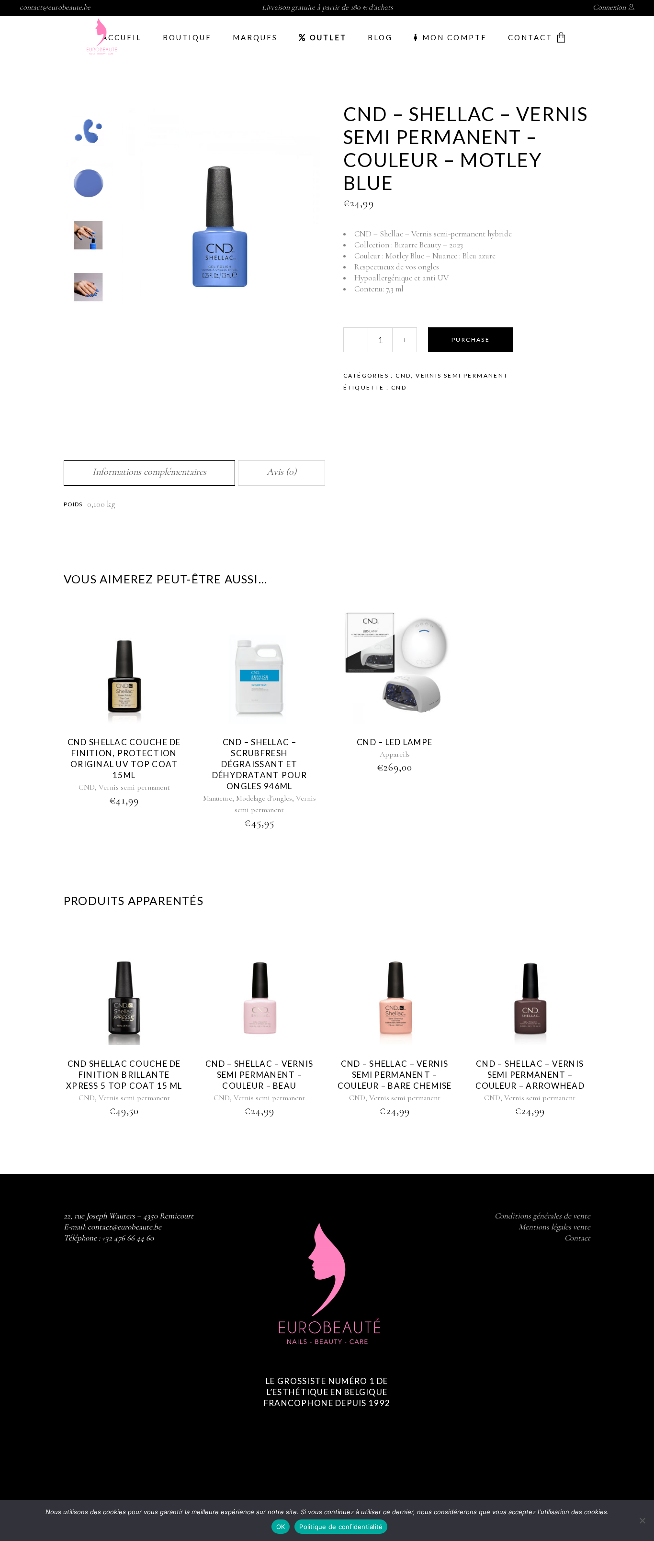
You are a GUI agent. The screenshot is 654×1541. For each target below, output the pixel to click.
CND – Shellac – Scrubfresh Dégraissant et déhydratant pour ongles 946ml (259, 764)
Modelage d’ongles (264, 798)
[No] (642, 1520)
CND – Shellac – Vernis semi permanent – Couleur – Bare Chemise (395, 1075)
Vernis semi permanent (462, 375)
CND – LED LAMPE (394, 742)
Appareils (395, 754)
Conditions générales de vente (542, 1216)
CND (403, 375)
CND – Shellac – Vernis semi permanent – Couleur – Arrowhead (530, 1075)
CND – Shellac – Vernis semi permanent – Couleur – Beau (259, 1075)
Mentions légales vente (554, 1227)
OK (280, 1526)
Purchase (470, 339)
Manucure (217, 798)
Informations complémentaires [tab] (149, 472)
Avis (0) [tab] (281, 472)
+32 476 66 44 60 (128, 1238)
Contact (577, 1238)
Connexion (609, 7)
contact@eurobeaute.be (55, 7)
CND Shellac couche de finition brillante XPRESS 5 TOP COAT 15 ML (124, 1075)
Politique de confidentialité (341, 1526)
